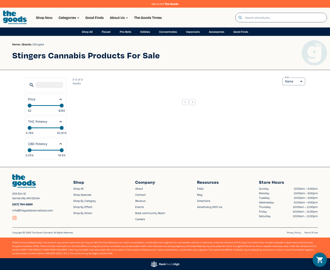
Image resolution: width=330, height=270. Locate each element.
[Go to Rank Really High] (165, 264)
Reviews (140, 200)
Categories (67, 17)
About (139, 188)
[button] (32, 85)
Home (16, 44)
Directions (203, 200)
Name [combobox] (289, 81)
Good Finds (94, 17)
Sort (287, 77)
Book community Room (150, 213)
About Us (117, 17)
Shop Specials (82, 194)
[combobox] (284, 17)
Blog (199, 194)
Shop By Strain (82, 213)
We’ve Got (165, 4)
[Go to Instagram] (14, 218)
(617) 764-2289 (22, 204)
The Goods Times (148, 17)
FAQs (200, 188)
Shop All (78, 188)
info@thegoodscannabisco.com (32, 210)
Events (139, 207)
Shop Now (44, 17)
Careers (140, 219)
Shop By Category (84, 200)
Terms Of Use (311, 232)
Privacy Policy (294, 232)
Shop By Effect (82, 207)
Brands (26, 44)
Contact (140, 194)
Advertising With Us (209, 207)
